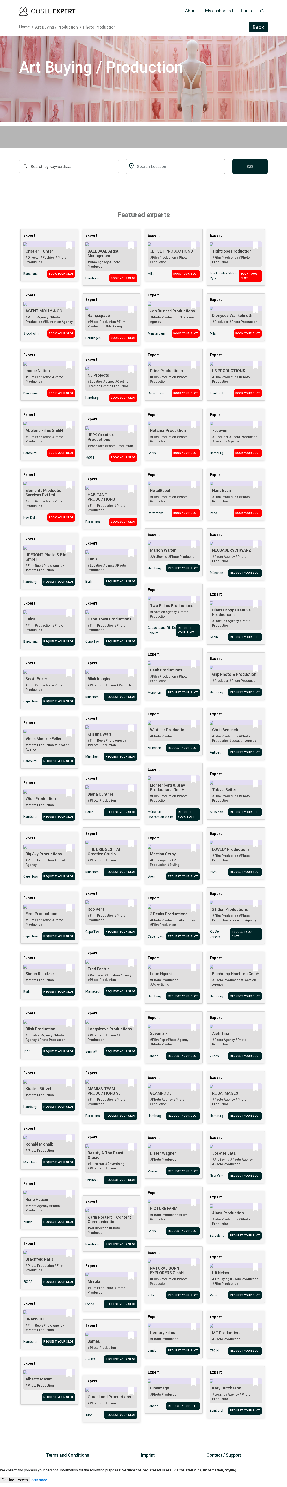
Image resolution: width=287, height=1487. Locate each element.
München (216, 573)
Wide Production (41, 798)
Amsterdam (156, 333)
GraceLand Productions (109, 1396)
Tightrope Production (232, 251)
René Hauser (37, 1199)
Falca (30, 619)
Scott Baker (36, 678)
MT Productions (226, 1332)
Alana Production (228, 1213)
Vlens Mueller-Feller (44, 738)
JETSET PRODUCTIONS (171, 251)
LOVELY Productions (231, 849)
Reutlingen (93, 338)
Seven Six (158, 1033)
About (191, 10)
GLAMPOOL (161, 1093)
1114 (26, 1051)
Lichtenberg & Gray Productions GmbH (167, 787)
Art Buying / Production (56, 27)
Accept (23, 1480)
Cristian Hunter (39, 251)
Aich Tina (220, 1033)
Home (24, 26)
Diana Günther (100, 794)
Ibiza (213, 872)
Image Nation (38, 370)
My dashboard (219, 10)
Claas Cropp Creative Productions (231, 612)
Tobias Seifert (225, 789)
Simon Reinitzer (40, 973)
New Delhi (30, 517)
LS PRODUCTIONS (228, 370)
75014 (214, 1351)
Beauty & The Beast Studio (106, 1155)
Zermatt (91, 1051)
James (94, 1341)
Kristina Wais (99, 734)
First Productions (41, 913)
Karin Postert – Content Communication (109, 1219)
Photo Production (99, 27)
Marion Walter (163, 550)
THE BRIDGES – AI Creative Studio (104, 851)
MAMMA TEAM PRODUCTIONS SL (104, 1091)
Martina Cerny (163, 853)
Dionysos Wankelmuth (232, 315)
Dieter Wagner (163, 1153)
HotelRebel (160, 490)
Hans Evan (221, 490)
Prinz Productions (166, 370)
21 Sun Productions (230, 909)
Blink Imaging (99, 678)
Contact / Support (224, 1455)
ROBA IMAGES (225, 1093)
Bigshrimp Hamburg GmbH (235, 973)
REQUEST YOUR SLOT (183, 568)
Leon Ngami (161, 973)
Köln (151, 1295)
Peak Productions (166, 670)
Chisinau (91, 1180)
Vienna (153, 1171)
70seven (219, 430)
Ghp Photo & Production (234, 674)
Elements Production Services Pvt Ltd (45, 492)
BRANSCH (35, 1319)
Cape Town (156, 393)
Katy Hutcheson (226, 1388)
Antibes (215, 752)
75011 (89, 457)
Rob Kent (96, 909)
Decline (8, 1480)
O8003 (90, 1359)
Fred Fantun (99, 969)
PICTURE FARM (163, 1208)
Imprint (148, 1455)
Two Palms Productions (171, 605)
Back (258, 27)
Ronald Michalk (39, 1144)
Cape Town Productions (109, 619)
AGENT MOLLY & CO (44, 311)
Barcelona (30, 274)
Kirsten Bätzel (38, 1088)
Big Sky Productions (44, 853)
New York (216, 1176)
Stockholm (31, 333)
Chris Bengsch (225, 729)
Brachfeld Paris (39, 1259)
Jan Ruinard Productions (172, 311)
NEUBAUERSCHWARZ (231, 550)
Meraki (94, 1281)
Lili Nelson (221, 1272)
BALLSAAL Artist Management (103, 253)
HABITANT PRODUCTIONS (101, 497)
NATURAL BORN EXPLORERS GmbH (167, 1270)
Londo (89, 1304)
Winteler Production (168, 729)
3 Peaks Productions (168, 913)
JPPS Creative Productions (101, 437)
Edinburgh (217, 393)
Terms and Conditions (67, 1455)
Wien (151, 876)
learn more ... (40, 1480)
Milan (151, 274)
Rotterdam (155, 513)
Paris (213, 513)
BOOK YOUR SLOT (61, 273)
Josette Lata (224, 1153)
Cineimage (159, 1388)
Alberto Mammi (39, 1379)
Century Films (162, 1332)
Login (246, 10)
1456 (89, 1415)
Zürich (214, 1056)
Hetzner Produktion (168, 430)
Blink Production (40, 1029)
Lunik (92, 559)
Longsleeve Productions (110, 1029)
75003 (27, 1282)
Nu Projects (98, 375)
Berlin (152, 453)
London (153, 1056)
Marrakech (93, 991)
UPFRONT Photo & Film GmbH (46, 557)
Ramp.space (99, 315)
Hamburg (92, 278)
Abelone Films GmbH (44, 430)
